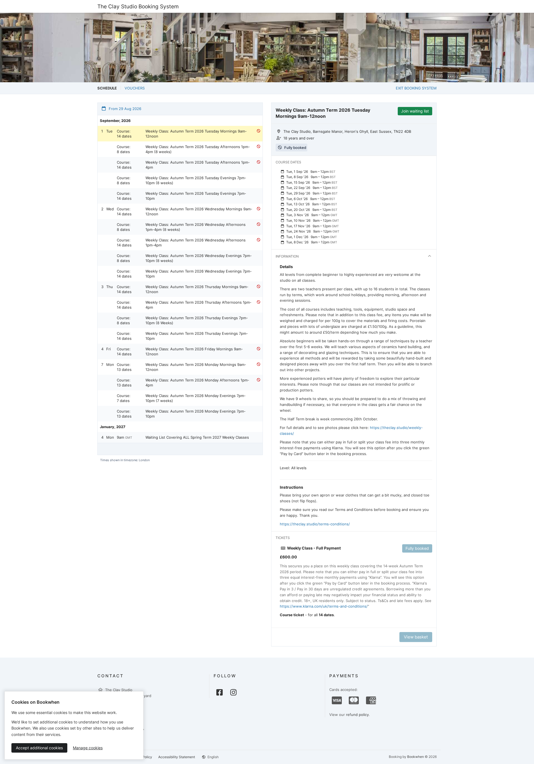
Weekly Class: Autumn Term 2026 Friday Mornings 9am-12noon (194, 351)
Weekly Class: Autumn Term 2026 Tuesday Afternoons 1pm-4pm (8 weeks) (197, 149)
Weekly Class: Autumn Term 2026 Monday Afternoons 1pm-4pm (197, 382)
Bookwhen (415, 757)
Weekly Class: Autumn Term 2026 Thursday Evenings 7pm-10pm (196, 336)
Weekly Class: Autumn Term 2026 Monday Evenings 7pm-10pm (195, 413)
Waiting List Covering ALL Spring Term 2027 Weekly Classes (197, 437)
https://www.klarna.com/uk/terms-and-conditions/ (324, 606)
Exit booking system (416, 88)
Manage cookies (88, 747)
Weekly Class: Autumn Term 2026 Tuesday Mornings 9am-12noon (196, 133)
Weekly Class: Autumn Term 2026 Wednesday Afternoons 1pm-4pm (195, 242)
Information (287, 256)
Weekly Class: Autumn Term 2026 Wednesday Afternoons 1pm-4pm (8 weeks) (195, 227)
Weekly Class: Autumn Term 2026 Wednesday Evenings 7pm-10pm (198, 273)
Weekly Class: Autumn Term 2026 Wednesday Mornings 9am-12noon (198, 211)
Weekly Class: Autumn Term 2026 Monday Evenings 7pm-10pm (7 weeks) (195, 398)
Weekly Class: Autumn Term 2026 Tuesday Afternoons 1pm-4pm (197, 164)
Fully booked (417, 548)
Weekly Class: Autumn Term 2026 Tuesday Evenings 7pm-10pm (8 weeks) (195, 180)
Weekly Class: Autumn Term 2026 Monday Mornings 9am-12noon (195, 367)
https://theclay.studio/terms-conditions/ (315, 524)
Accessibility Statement (176, 757)
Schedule (107, 88)
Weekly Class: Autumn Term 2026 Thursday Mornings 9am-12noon (196, 289)
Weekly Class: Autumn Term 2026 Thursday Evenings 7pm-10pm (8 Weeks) (196, 320)
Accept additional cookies (39, 747)
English (213, 757)
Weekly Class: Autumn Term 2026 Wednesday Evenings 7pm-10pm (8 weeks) (198, 258)
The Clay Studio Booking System (138, 6)
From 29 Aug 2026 (124, 108)
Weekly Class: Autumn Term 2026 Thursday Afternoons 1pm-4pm (198, 304)
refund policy (357, 714)
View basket (416, 637)
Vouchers (135, 88)
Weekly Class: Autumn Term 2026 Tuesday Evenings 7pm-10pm (195, 196)
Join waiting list (415, 111)
